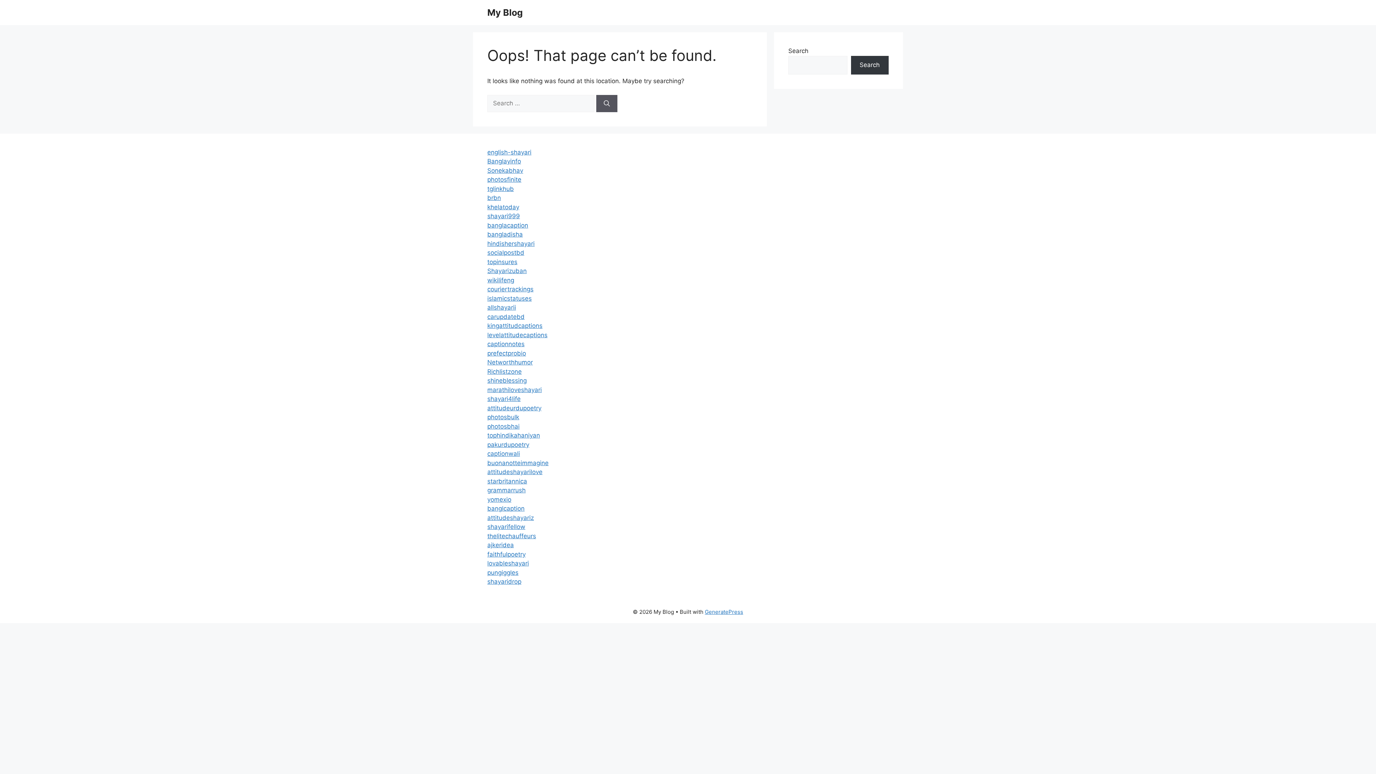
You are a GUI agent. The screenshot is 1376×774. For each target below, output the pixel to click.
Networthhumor (510, 362)
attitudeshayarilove (515, 472)
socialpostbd (505, 252)
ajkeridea (500, 545)
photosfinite (504, 179)
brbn (494, 197)
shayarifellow (506, 526)
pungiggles (503, 572)
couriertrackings (510, 289)
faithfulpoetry (506, 554)
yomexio (499, 499)
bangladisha (505, 234)
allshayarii (501, 307)
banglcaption (506, 508)
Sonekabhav (505, 170)
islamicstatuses (509, 298)
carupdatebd (506, 316)
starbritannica (507, 481)
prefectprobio (506, 353)
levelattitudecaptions (517, 335)
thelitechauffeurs (511, 536)
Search (798, 50)
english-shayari (509, 152)
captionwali (503, 453)
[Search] (606, 103)
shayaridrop (504, 581)
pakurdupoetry (508, 444)
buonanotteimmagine (518, 463)
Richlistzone (504, 371)
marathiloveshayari (514, 389)
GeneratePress (724, 611)
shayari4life (504, 398)
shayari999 (503, 216)
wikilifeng (500, 280)
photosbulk (503, 417)
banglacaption (507, 225)
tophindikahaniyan (513, 435)
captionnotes (506, 344)
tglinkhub (500, 188)
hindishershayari (511, 243)
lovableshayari (508, 563)
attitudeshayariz (510, 517)
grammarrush (506, 490)
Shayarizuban (507, 270)
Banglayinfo (504, 161)
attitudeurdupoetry (514, 408)
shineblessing (507, 380)
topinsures (502, 262)
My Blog (505, 12)
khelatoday (503, 207)
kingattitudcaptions (515, 325)
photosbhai (503, 426)
